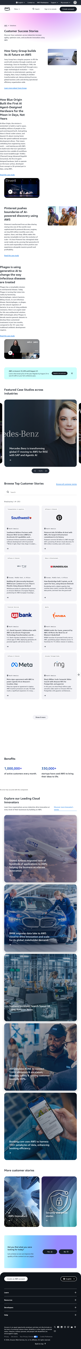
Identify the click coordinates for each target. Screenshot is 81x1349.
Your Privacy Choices (26, 1336)
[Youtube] (72, 1327)
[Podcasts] (75, 1327)
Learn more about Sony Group (15, 88)
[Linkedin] (61, 1327)
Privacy (6, 1336)
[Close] (72, 373)
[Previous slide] (34, 471)
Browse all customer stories (66, 484)
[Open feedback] (79, 674)
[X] (55, 1327)
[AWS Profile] (75, 2)
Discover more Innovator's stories (63, 808)
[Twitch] (68, 1327)
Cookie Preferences (46, 1336)
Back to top (39, 1344)
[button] (68, 9)
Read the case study (7, 175)
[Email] (55, 1331)
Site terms (14, 1336)
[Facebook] (58, 1327)
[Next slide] (47, 471)
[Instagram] (65, 1327)
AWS (5, 25)
